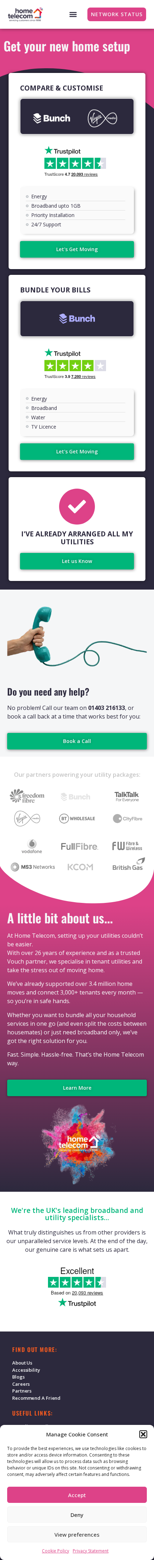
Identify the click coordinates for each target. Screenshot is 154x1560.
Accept (77, 1495)
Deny (77, 1514)
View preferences (77, 1534)
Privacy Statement (91, 1551)
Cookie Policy (55, 1551)
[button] (143, 1434)
